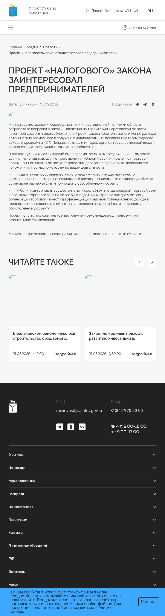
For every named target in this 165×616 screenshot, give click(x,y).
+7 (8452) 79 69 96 (42, 9)
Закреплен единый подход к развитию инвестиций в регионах (116, 336)
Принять (149, 601)
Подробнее (65, 354)
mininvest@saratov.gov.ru (79, 410)
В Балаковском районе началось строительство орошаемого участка (44, 336)
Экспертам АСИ (118, 11)
